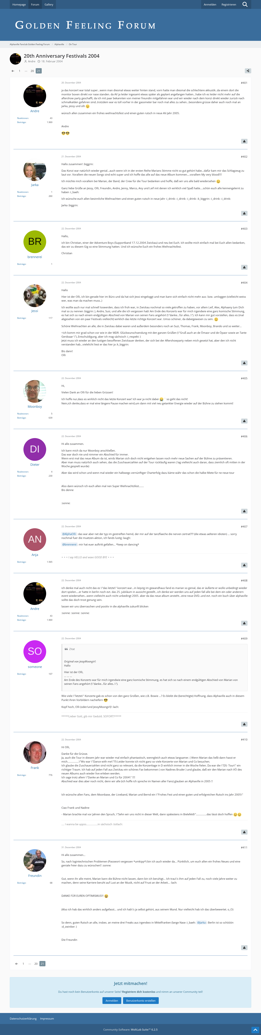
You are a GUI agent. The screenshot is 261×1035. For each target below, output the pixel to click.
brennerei (71, 544)
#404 (244, 282)
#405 (244, 378)
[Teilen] (248, 70)
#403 (244, 228)
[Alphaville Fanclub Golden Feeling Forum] (130, 24)
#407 (244, 526)
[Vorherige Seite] (13, 70)
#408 (244, 580)
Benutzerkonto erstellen (141, 1000)
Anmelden (210, 4)
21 (38, 71)
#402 (244, 156)
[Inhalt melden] (244, 141)
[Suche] (245, 4)
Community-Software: (130, 1029)
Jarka (203, 922)
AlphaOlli (70, 534)
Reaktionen (22, 118)
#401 (244, 82)
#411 (244, 847)
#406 (244, 436)
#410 (244, 739)
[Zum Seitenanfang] (255, 1030)
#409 (244, 638)
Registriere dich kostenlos (138, 991)
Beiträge (21, 122)
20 (32, 71)
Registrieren (229, 4)
